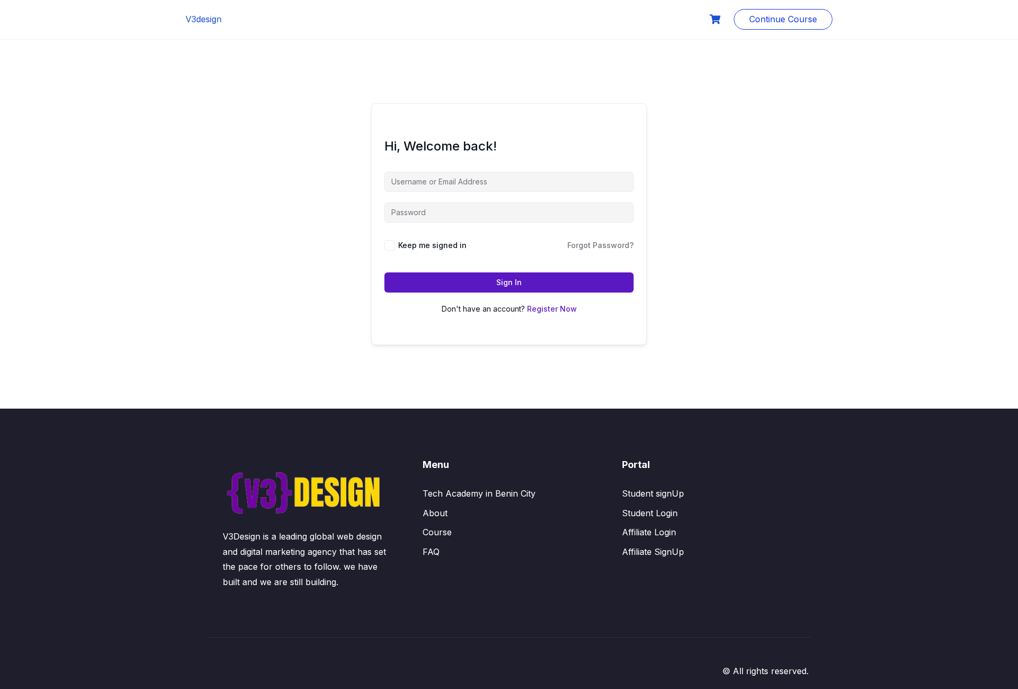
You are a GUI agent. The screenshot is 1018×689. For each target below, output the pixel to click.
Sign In (509, 282)
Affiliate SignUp (653, 551)
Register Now (552, 308)
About (435, 513)
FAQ (431, 551)
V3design (204, 19)
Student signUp (653, 493)
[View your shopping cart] (716, 19)
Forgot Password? (600, 245)
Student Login (650, 513)
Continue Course (783, 19)
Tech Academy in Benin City (479, 493)
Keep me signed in (432, 245)
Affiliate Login (649, 532)
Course (437, 532)
